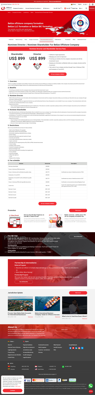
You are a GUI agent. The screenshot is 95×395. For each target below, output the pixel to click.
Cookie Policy (11, 357)
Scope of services (33, 39)
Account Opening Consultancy (33, 8)
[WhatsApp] (90, 385)
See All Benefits (78, 236)
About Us (10, 344)
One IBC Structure (58, 347)
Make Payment (57, 344)
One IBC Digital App (71, 8)
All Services (46, 8)
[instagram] (79, 347)
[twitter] (82, 347)
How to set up (19, 39)
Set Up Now (91, 8)
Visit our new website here (55, 1)
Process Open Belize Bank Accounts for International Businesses (19, 313)
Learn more (64, 329)
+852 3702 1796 (15, 4)
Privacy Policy (11, 352)
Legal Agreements (12, 349)
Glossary (40, 352)
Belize (32, 12)
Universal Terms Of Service (14, 347)
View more (78, 210)
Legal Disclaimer (27, 357)
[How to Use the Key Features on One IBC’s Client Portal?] (15, 221)
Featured (11, 39)
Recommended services (47, 39)
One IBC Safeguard (27, 354)
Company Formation (18, 8)
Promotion (67, 39)
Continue (12, 390)
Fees (26, 39)
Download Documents (43, 344)
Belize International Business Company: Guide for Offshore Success (47, 313)
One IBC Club (57, 8)
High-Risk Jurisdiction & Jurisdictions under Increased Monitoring (28, 350)
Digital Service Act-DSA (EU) (14, 354)
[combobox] (85, 4)
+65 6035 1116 (47, 366)
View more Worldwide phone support (47, 374)
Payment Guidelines (27, 344)
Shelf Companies (42, 347)
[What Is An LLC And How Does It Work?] (74, 305)
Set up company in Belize (57, 74)
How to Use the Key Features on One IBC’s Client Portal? (34, 215)
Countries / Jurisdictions (44, 349)
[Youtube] (73, 347)
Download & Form (82, 39)
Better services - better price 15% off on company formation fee (75, 215)
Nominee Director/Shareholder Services (44, 12)
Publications (58, 39)
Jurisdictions (26, 12)
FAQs (74, 39)
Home (9, 12)
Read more (30, 316)
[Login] (92, 4)
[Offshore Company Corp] (7, 8)
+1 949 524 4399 (47, 369)
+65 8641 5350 (68, 366)
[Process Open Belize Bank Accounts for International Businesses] (20, 303)
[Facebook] (70, 347)
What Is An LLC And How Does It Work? (74, 316)
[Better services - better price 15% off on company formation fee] (55, 221)
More (80, 8)
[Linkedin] (76, 347)
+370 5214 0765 (20, 369)
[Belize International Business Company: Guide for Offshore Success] (47, 303)
